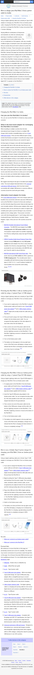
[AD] (10, 266)
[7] (11, 388)
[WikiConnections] (17, 6)
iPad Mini (15, 649)
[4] (15, 308)
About (16, 660)
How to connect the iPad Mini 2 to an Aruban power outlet (17, 90)
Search (20, 662)
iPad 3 (23, 644)
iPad (14, 644)
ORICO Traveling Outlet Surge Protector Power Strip (17, 239)
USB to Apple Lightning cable (23, 388)
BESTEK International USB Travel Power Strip (16, 253)
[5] (7, 311)
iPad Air (20, 647)
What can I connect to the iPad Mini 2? (14, 542)
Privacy (12, 662)
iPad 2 (18, 644)
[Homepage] (2, 2)
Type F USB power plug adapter (12, 615)
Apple (5, 566)
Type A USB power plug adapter (12, 572)
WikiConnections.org (9, 660)
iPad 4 (14, 647)
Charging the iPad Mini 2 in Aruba (12, 87)
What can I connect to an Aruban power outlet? (16, 539)
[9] (8, 470)
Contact (19, 660)
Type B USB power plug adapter (12, 597)
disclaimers (15, 106)
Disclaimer (29, 660)
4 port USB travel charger (10, 197)
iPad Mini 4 (15, 652)
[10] (8, 266)
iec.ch (5, 569)
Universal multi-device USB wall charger (14, 625)
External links (7, 95)
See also (6, 92)
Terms (16, 662)
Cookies (24, 660)
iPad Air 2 (26, 647)
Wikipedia (6, 562)
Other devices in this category (11, 98)
